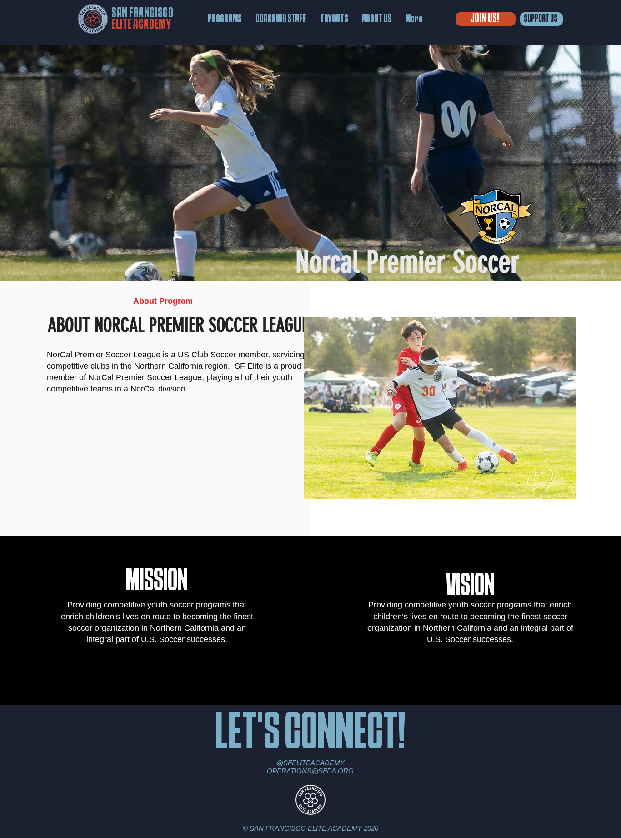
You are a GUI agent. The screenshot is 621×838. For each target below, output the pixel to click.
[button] (225, 19)
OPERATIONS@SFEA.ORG (310, 771)
